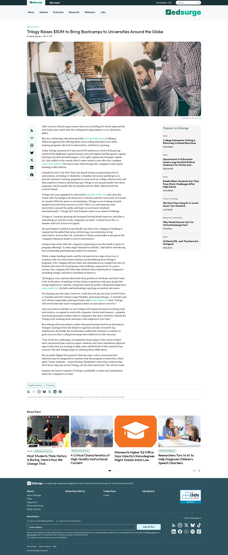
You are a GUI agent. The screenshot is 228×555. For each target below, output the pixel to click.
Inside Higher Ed (99, 300)
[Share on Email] (31, 138)
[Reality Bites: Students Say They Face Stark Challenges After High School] (181, 184)
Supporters (32, 502)
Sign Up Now (148, 527)
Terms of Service (45, 546)
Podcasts (58, 12)
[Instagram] (39, 391)
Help (54, 546)
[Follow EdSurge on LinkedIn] (174, 531)
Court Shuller (168, 209)
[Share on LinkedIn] (31, 167)
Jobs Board (148, 491)
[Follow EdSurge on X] (186, 525)
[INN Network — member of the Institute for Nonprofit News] (190, 496)
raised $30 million (51, 163)
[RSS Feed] (28, 391)
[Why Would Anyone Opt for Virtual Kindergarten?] (181, 224)
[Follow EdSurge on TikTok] (199, 525)
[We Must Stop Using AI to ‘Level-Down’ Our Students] (181, 205)
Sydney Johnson (35, 36)
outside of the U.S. (96, 194)
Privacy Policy (32, 535)
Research (74, 12)
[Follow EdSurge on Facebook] (180, 531)
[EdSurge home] (36, 2)
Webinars (90, 12)
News (31, 12)
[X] (49, 391)
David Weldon (168, 147)
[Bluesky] (44, 391)
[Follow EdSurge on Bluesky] (193, 525)
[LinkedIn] (54, 391)
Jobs (103, 12)
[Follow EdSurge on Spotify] (193, 531)
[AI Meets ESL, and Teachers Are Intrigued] (181, 241)
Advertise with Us (75, 491)
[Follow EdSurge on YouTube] (186, 531)
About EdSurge (34, 495)
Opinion (43, 12)
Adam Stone (167, 248)
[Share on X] (31, 160)
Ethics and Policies (35, 505)
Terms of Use (151, 533)
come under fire (50, 288)
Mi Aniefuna (167, 228)
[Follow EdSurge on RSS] (174, 525)
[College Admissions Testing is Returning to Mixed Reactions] (181, 142)
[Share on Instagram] (31, 145)
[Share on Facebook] (31, 174)
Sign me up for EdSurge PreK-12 (41, 521)
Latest (106, 495)
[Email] (33, 391)
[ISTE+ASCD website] (54, 2)
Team (29, 498)
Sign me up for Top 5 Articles (70, 521)
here (82, 397)
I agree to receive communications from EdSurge (49, 538)
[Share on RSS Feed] (31, 130)
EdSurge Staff (168, 168)
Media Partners (34, 509)
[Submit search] (198, 3)
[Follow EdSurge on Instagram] (180, 525)
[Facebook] (60, 391)
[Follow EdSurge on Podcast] (199, 531)
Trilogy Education (94, 138)
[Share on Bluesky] (31, 152)
